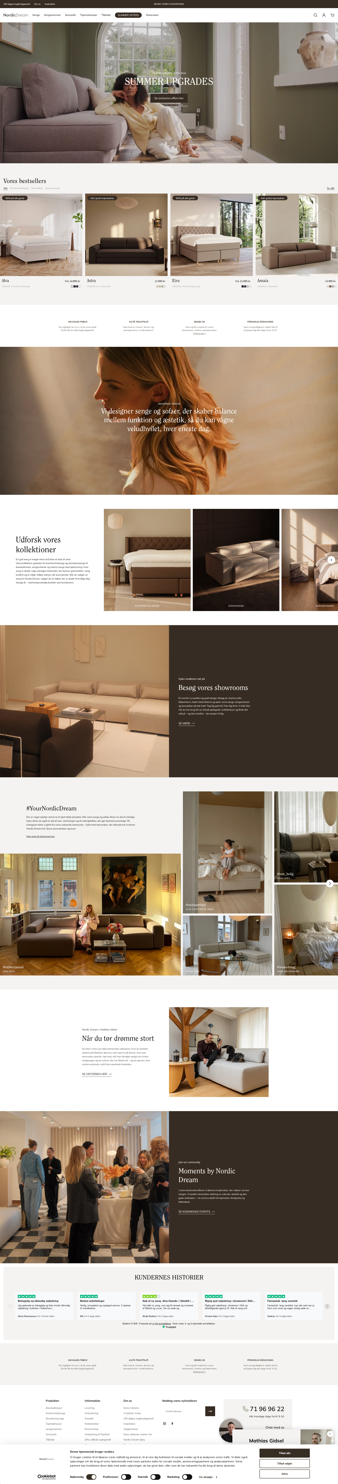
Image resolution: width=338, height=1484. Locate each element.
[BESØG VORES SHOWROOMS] (169, 4)
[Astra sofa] (227, 945)
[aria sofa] (90, 915)
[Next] (330, 883)
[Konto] (324, 15)
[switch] (126, 1477)
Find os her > (199, 333)
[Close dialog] (330, 1434)
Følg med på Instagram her (40, 836)
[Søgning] (315, 15)
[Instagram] (164, 1423)
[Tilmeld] (210, 1411)
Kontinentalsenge (19, 188)
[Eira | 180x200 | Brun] (211, 235)
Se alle (330, 188)
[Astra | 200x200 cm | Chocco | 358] (126, 235)
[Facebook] (172, 1423)
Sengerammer (52, 188)
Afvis (284, 1473)
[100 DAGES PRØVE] (77, 328)
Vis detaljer (206, 1477)
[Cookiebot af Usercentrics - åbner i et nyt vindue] (46, 1477)
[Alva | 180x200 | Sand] (41, 235)
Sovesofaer (37, 188)
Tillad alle (284, 1453)
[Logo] (16, 15)
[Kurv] (332, 15)
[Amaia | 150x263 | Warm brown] (297, 235)
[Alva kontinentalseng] (227, 852)
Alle (6, 188)
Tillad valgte (284, 1463)
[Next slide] (331, 560)
